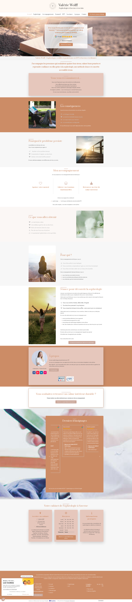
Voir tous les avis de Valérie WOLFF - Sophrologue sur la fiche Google (65, 488)
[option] (63, 437)
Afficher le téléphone (67, 40)
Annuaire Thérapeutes (70, 600)
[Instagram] (45, 372)
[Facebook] (34, 372)
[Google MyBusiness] (37, 372)
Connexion (100, 600)
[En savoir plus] (40, 358)
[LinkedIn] (41, 372)
